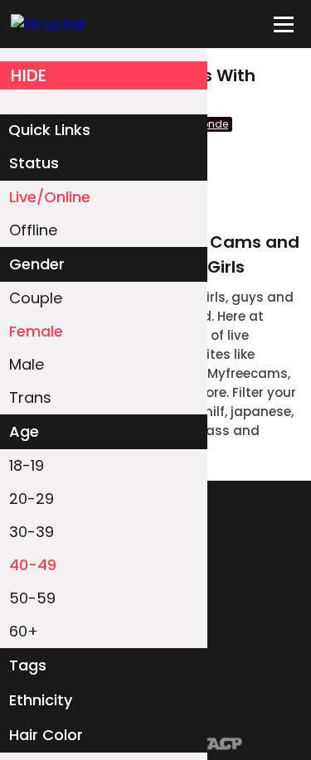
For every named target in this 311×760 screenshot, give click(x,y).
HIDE (28, 75)
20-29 (31, 498)
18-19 (26, 465)
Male (26, 364)
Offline (33, 230)
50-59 (32, 598)
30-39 (31, 531)
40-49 (32, 564)
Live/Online (49, 196)
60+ (23, 631)
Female (36, 331)
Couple (35, 298)
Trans (30, 397)
